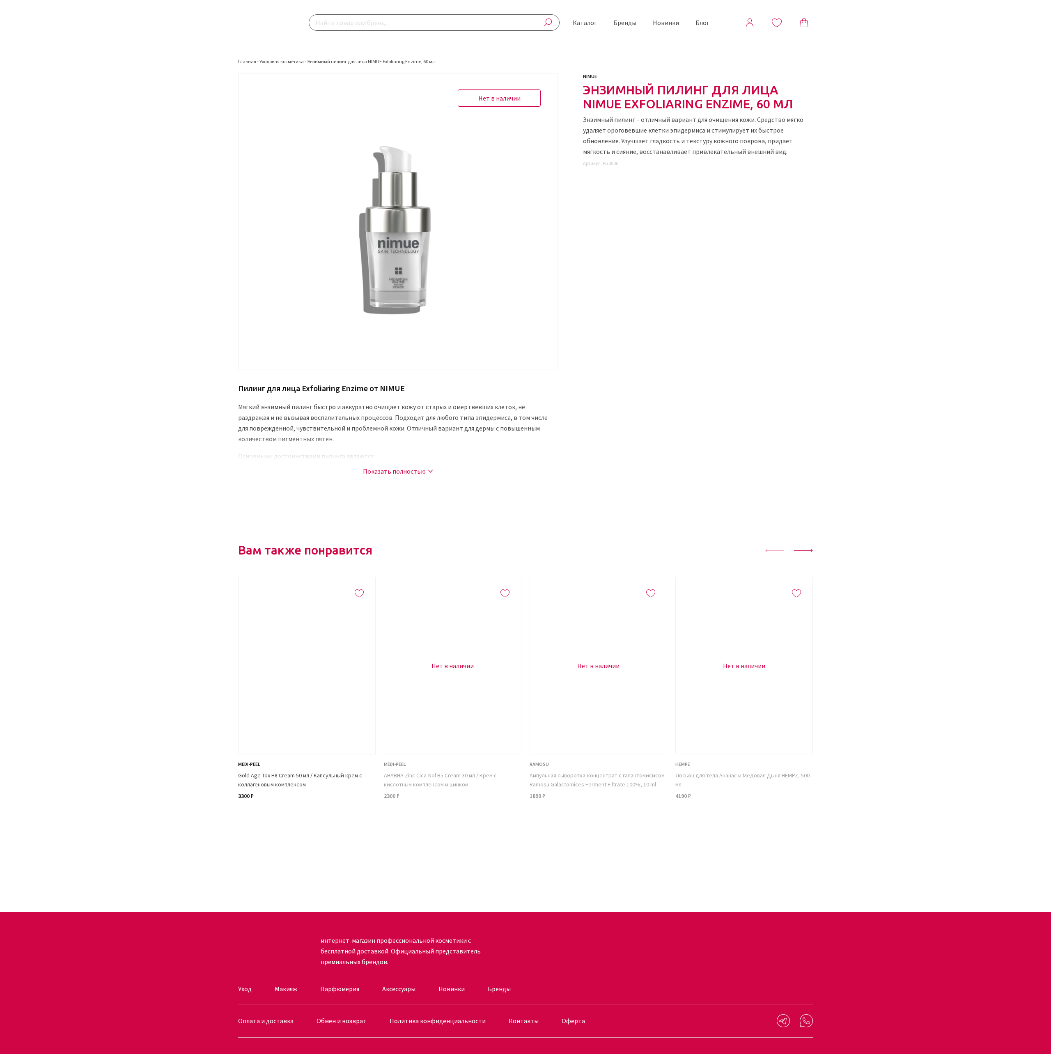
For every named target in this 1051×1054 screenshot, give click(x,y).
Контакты (524, 1021)
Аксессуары (398, 989)
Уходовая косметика (281, 61)
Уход (245, 989)
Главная (247, 61)
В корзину (306, 826)
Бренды (624, 22)
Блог (702, 22)
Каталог (585, 22)
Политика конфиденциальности (438, 1021)
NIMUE (590, 76)
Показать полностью (394, 471)
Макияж (286, 989)
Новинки (666, 22)
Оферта (573, 1021)
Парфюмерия (339, 989)
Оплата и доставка (266, 1021)
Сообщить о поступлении (453, 826)
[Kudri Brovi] (264, 22)
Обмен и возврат (342, 1021)
